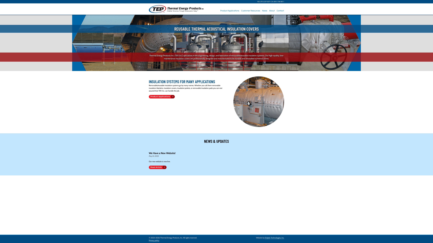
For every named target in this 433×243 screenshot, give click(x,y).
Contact (280, 11)
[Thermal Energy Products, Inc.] (176, 9)
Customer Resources (250, 11)
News (264, 11)
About (272, 11)
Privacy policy (154, 240)
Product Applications (229, 11)
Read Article (156, 167)
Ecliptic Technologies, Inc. (274, 238)
